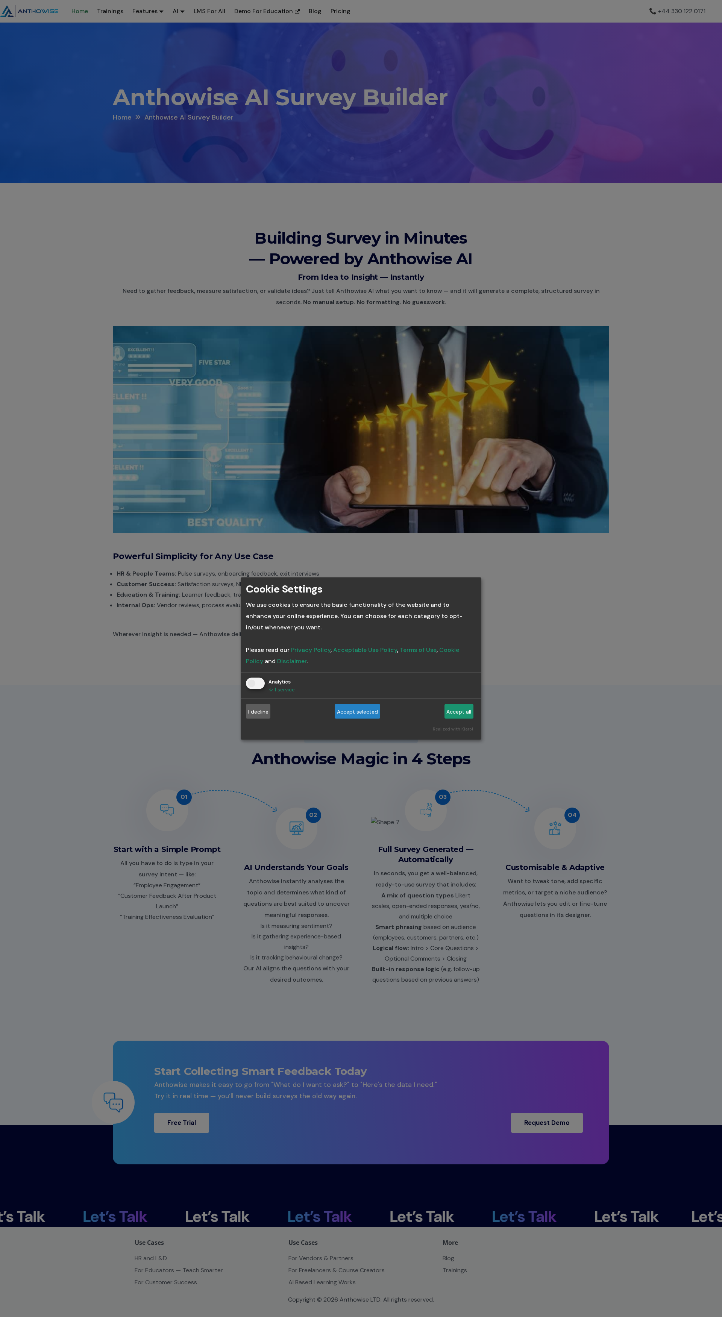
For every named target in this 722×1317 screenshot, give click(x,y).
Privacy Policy (311, 650)
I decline (258, 711)
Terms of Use (418, 650)
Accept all (458, 711)
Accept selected (357, 711)
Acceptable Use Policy (365, 650)
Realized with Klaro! (453, 729)
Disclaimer (291, 661)
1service (281, 689)
